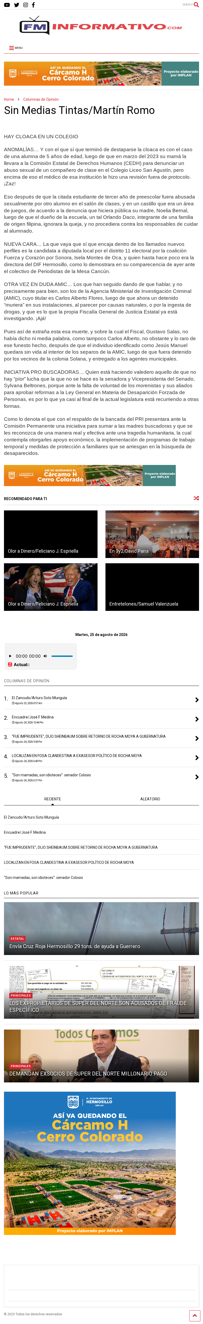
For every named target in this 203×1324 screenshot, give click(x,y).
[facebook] (33, 5)
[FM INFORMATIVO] (101, 34)
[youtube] (7, 5)
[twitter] (16, 5)
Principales (21, 995)
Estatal (17, 938)
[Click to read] (51, 534)
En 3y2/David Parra (129, 551)
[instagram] (25, 5)
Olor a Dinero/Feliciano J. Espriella (43, 551)
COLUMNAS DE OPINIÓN (26, 681)
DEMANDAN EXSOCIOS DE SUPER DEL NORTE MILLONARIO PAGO (88, 1074)
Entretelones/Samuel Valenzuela (143, 604)
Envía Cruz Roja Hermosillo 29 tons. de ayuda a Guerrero (74, 946)
